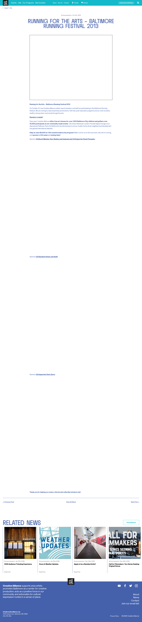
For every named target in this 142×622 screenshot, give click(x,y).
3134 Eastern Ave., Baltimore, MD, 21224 (15, 614)
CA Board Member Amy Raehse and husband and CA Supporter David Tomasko (65, 139)
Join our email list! (130, 603)
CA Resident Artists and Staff (47, 257)
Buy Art (60, 3)
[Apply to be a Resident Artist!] (89, 550)
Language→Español (126, 3)
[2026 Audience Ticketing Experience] (19, 550)
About (54, 3)
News (136, 597)
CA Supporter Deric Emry (45, 374)
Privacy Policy (114, 616)
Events (14, 3)
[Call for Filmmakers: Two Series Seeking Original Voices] (124, 551)
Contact (66, 3)
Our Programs (28, 3)
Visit (19, 3)
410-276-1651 (7, 616)
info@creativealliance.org (11, 612)
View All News (71, 502)
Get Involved (40, 3)
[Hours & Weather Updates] (54, 550)
